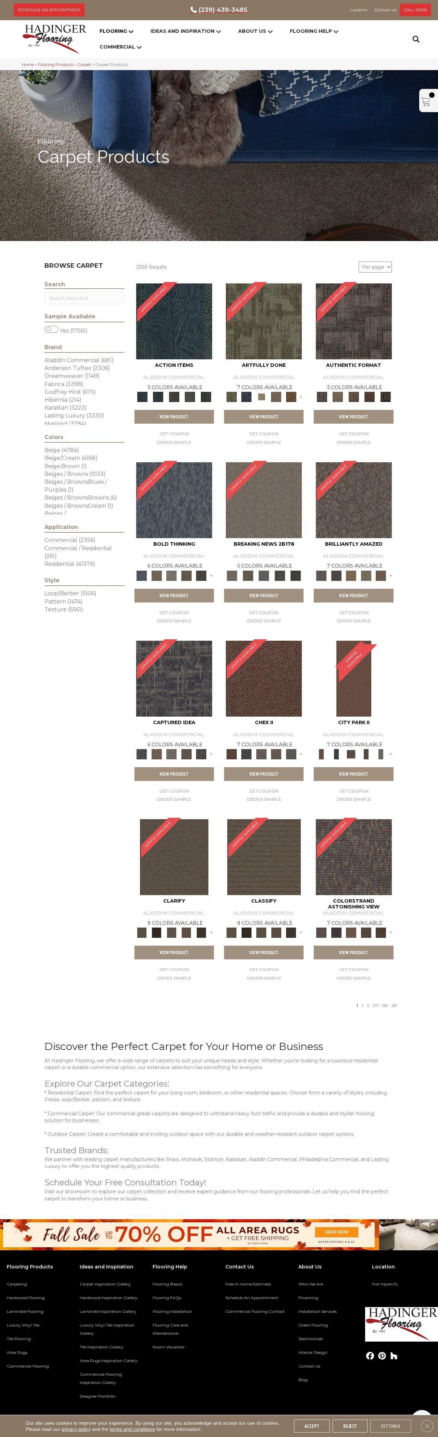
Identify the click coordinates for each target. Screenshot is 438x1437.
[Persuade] (186, 932)
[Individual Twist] (354, 396)
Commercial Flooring (28, 1366)
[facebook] (370, 1356)
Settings (390, 1426)
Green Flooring (313, 1325)
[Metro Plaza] (276, 754)
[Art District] (261, 754)
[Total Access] (296, 575)
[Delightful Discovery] (264, 321)
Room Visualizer (169, 1346)
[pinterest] (382, 1356)
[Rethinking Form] (370, 396)
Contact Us (309, 1366)
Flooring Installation (172, 1311)
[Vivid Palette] (291, 396)
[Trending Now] (264, 499)
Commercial (117, 47)
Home (28, 64)
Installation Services (317, 1311)
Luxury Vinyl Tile (23, 1325)
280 (385, 1005)
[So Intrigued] (354, 499)
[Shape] (174, 499)
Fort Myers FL (385, 1284)
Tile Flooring (19, 1338)
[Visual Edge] (354, 321)
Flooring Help (311, 31)
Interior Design (312, 1352)
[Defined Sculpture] (338, 396)
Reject (350, 1426)
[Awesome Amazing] (276, 396)
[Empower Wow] (366, 575)
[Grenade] (156, 575)
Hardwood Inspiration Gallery (109, 1297)
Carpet (84, 64)
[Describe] (171, 932)
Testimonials (310, 1338)
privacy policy (76, 1429)
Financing (308, 1297)
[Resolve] (174, 857)
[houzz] (394, 1356)
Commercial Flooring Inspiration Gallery (101, 1378)
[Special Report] (248, 575)
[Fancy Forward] (354, 857)
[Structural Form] (385, 396)
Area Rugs (17, 1352)
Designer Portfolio (97, 1396)
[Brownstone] (174, 396)
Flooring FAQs (167, 1297)
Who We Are (310, 1284)
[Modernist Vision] (261, 396)
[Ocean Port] (158, 396)
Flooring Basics (167, 1284)
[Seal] (201, 575)
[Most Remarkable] (246, 396)
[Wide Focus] (336, 932)
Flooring (113, 31)
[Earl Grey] (190, 396)
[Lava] (171, 575)
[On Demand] (280, 575)
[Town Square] (291, 754)
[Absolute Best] (366, 932)
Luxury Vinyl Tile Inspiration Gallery (107, 1329)
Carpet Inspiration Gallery (105, 1284)
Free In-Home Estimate (248, 1284)
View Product (174, 417)
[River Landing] (246, 754)
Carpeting (17, 1284)
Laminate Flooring (25, 1311)
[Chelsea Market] (264, 678)
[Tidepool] (174, 321)
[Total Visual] (351, 932)
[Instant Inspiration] (380, 575)
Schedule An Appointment (252, 1297)
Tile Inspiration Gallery (102, 1346)
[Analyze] (156, 932)
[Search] (412, 39)
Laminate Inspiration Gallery (108, 1311)
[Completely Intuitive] (351, 575)
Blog (303, 1379)
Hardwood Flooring (26, 1297)
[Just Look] (380, 932)
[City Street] (206, 396)
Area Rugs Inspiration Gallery (109, 1360)
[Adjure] (201, 932)
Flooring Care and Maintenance (170, 1329)
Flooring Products (55, 64)
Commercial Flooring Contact (255, 1311)
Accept (312, 1426)
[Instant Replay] (264, 575)
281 (394, 1005)
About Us (252, 31)
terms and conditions (132, 1429)
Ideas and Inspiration (183, 31)
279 (375, 1005)
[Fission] (186, 575)
